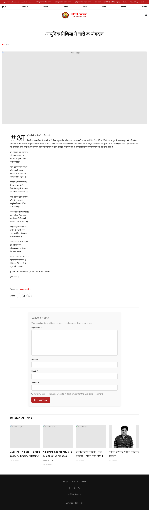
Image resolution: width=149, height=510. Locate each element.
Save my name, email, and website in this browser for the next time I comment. (68, 394)
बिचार (85, 6)
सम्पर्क (83, 481)
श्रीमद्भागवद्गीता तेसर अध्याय (42, 2)
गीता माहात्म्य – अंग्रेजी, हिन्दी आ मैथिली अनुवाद (106, 2)
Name (34, 359)
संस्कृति (46, 6)
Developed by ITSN (74, 503)
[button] (3, 15)
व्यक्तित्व (123, 6)
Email (34, 371)
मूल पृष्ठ (4, 6)
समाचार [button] (24, 6)
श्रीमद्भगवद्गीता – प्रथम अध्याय (82, 2)
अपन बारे (144, 6)
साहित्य (66, 6)
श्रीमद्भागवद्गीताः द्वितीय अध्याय (62, 2)
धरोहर (104, 6)
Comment (36, 328)
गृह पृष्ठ (65, 481)
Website (35, 382)
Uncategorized (25, 289)
